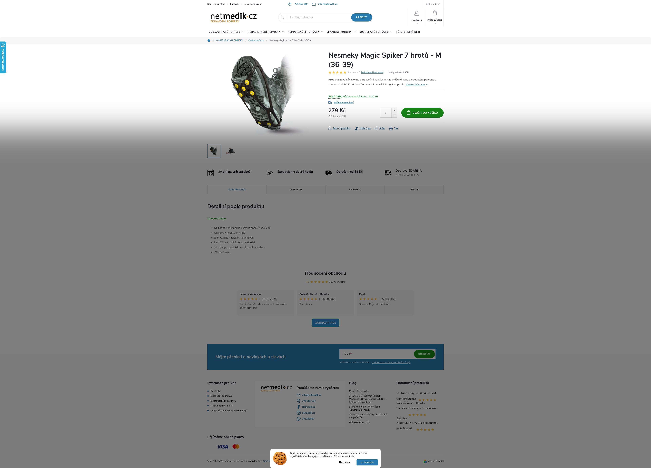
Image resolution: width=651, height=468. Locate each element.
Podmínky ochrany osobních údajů (229, 410)
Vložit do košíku (425, 113)
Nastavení (344, 462)
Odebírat (424, 354)
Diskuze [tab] (414, 189)
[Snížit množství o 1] (394, 115)
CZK (434, 4)
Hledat (361, 17)
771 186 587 (309, 401)
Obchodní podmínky (221, 396)
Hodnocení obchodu (325, 273)
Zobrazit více (325, 323)
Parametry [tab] (296, 189)
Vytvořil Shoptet (436, 461)
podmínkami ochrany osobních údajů (391, 362)
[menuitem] (226, 32)
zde (352, 456)
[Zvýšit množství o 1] (394, 110)
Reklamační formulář (221, 405)
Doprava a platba (215, 4)
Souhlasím (369, 462)
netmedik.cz (308, 412)
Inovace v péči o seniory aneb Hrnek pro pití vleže (368, 416)
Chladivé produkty (358, 391)
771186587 (308, 418)
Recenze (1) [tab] (355, 189)
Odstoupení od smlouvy (223, 401)
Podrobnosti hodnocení (372, 72)
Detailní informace (415, 84)
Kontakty (234, 4)
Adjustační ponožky (359, 422)
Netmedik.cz (308, 407)
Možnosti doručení (344, 102)
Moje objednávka (253, 4)
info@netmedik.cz (311, 395)
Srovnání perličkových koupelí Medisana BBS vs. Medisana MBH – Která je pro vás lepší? (368, 399)
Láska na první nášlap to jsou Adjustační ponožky (364, 408)
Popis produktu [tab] (237, 189)
